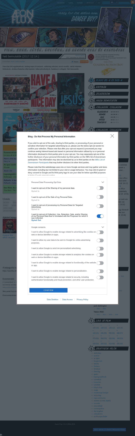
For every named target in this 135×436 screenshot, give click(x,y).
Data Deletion (52, 299)
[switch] (100, 188)
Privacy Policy (82, 299)
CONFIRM (48, 290)
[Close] (113, 136)
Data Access (67, 299)
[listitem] (67, 182)
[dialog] (67, 218)
